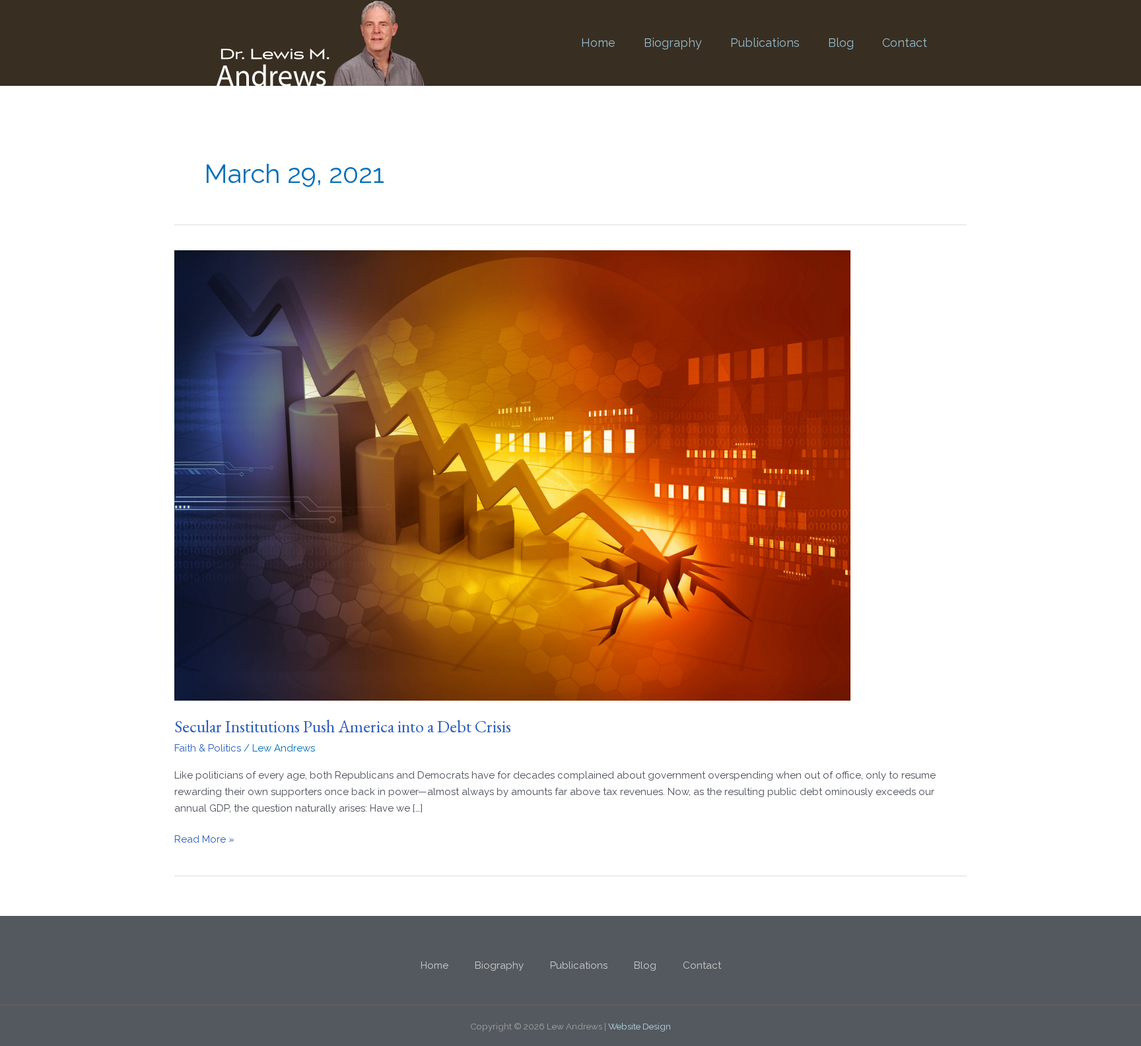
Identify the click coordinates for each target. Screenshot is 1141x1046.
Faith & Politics (207, 748)
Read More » (204, 838)
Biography (673, 43)
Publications (765, 43)
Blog (841, 43)
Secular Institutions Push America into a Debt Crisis (342, 726)
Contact (904, 43)
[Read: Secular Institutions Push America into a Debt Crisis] (512, 475)
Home (598, 43)
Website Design (639, 1026)
